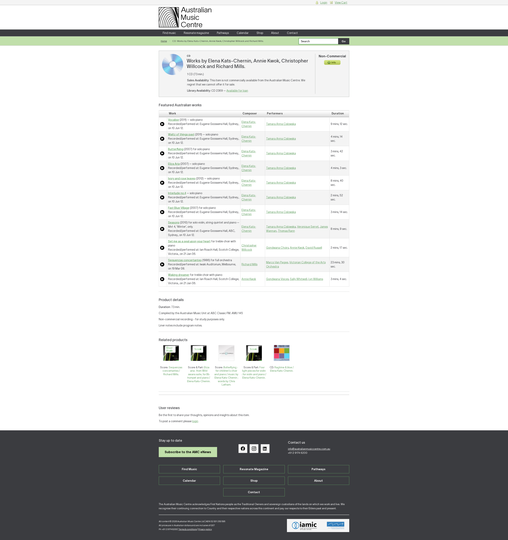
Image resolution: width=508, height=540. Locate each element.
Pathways (223, 33)
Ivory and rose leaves (181, 178)
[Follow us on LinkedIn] (265, 448)
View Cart (341, 2)
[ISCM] (335, 525)
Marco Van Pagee (277, 262)
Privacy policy (205, 529)
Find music (169, 33)
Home (164, 41)
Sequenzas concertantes (185, 260)
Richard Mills (249, 264)
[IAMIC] (304, 525)
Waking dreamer (178, 274)
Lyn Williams (315, 279)
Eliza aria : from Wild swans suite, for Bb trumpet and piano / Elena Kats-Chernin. (198, 374)
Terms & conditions (188, 529)
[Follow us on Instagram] (254, 448)
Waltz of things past (181, 134)
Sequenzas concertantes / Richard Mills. (172, 371)
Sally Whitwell (298, 279)
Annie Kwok (297, 247)
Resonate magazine (196, 33)
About (275, 33)
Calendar (243, 33)
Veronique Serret (308, 226)
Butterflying (175, 149)
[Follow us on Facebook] (243, 448)
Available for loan (237, 90)
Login (323, 2)
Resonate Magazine (254, 469)
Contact (292, 33)
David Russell (314, 247)
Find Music (189, 469)
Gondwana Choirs (277, 247)
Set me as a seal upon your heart (189, 241)
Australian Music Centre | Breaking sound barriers (185, 17)
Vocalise (173, 119)
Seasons (173, 222)
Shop (260, 33)
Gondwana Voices (277, 279)
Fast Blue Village (178, 207)
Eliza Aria (174, 163)
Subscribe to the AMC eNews (188, 452)
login (195, 421)
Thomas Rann (286, 230)
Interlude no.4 (177, 193)
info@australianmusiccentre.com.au (309, 448)
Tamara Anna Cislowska (281, 124)
